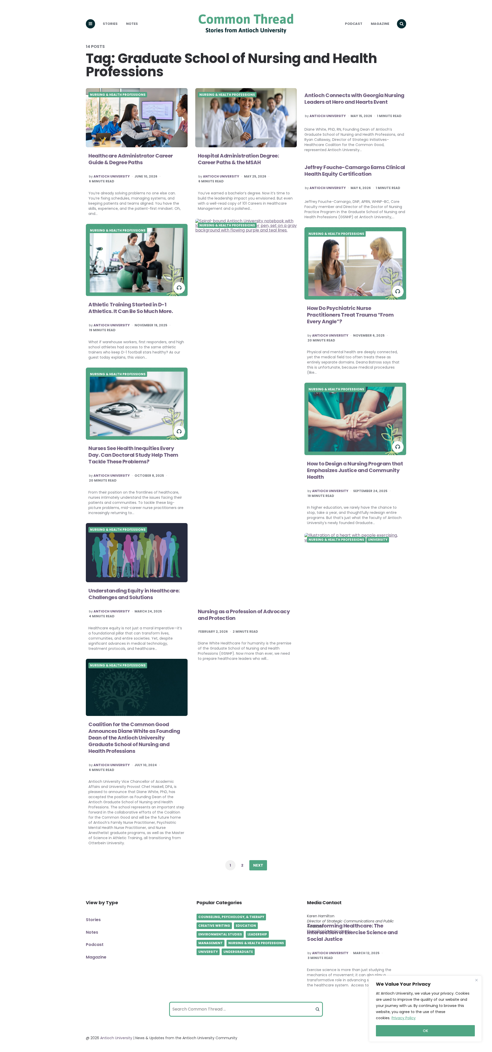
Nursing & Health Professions (118, 95)
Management (210, 943)
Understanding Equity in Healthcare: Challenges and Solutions (134, 594)
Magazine (380, 23)
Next (258, 865)
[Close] (476, 980)
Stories (110, 23)
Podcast (353, 23)
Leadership (257, 934)
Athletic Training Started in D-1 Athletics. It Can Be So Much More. (130, 308)
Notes (132, 23)
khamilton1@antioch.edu (329, 931)
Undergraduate (238, 952)
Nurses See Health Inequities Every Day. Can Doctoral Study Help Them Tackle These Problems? (133, 455)
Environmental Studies (220, 934)
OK (425, 1030)
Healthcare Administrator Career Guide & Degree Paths (130, 159)
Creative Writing (214, 925)
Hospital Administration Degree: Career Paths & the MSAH (238, 159)
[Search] (317, 1009)
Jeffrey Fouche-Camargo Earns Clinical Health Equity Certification (354, 171)
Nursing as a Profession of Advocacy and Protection (244, 615)
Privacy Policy (404, 1017)
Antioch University (112, 176)
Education (246, 925)
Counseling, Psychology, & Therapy (231, 917)
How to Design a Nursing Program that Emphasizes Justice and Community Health (355, 470)
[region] (425, 1009)
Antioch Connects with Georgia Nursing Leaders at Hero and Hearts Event (354, 99)
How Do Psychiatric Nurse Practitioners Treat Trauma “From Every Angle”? (350, 315)
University (377, 539)
